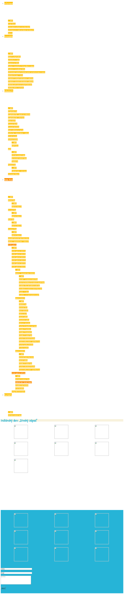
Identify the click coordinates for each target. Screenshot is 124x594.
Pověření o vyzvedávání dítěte (16, 69)
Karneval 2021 (23, 307)
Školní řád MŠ (12, 121)
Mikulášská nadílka (24, 320)
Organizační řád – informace (16, 118)
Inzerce (10, 33)
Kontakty (8, 394)
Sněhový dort (23, 314)
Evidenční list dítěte (13, 63)
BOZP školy (15, 146)
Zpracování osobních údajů (19, 158)
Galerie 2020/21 (20, 298)
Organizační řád (12, 111)
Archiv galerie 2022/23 (19, 260)
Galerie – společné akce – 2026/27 (18, 241)
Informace (8, 3)
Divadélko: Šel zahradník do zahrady (29, 286)
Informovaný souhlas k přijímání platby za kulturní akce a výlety (26, 72)
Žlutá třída (11, 219)
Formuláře (8, 36)
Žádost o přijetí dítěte (14, 57)
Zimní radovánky (23, 311)
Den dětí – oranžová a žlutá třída (28, 279)
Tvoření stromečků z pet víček (28, 326)
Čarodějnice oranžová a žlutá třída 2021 (30, 289)
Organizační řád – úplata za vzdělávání (19, 114)
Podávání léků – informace (19, 171)
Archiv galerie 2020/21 (19, 267)
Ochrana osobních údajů (18, 155)
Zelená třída (11, 200)
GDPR (9, 149)
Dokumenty (8, 90)
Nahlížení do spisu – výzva (15, 75)
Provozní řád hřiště (13, 127)
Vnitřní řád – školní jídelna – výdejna (18, 133)
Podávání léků (12, 165)
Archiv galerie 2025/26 (19, 251)
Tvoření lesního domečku (26, 345)
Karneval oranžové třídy (22, 379)
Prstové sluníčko (24, 348)
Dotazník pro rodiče (14, 60)
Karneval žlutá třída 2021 (26, 357)
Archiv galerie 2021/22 (19, 263)
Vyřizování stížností (13, 174)
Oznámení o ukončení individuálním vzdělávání (20, 81)
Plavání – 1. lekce (24, 292)
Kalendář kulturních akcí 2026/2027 (18, 238)
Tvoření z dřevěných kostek (27, 338)
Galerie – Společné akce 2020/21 (25, 273)
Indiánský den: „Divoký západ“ (23, 382)
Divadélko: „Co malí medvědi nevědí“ (29, 295)
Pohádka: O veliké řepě (25, 335)
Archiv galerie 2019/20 (18, 373)
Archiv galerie (12, 245)
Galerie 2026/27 (17, 207)
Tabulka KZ (15, 161)
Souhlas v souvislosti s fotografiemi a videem (21, 66)
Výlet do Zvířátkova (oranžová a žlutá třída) (32, 282)
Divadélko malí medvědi (21, 385)
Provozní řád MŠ (12, 124)
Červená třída (12, 210)
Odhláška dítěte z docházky (16, 88)
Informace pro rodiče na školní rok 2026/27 (21, 30)
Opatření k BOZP (13, 139)
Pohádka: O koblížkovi (25, 329)
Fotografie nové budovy (18, 392)
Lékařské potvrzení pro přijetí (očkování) (20, 85)
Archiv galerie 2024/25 (19, 254)
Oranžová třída (12, 229)
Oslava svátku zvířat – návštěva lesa (29, 342)
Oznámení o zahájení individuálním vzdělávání (20, 78)
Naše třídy (8, 179)
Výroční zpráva (12, 136)
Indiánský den (22, 304)
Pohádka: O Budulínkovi (25, 332)
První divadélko (19, 388)
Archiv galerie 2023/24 (19, 257)
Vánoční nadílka (23, 317)
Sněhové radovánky (24, 323)
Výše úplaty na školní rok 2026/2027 (19, 27)
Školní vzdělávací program (15, 130)
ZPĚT (10, 21)
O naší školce (12, 24)
